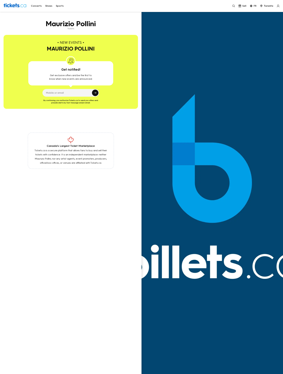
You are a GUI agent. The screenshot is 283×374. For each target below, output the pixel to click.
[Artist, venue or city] (233, 6)
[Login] (278, 6)
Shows (48, 5)
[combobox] (266, 6)
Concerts (36, 5)
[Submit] (95, 93)
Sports (60, 5)
